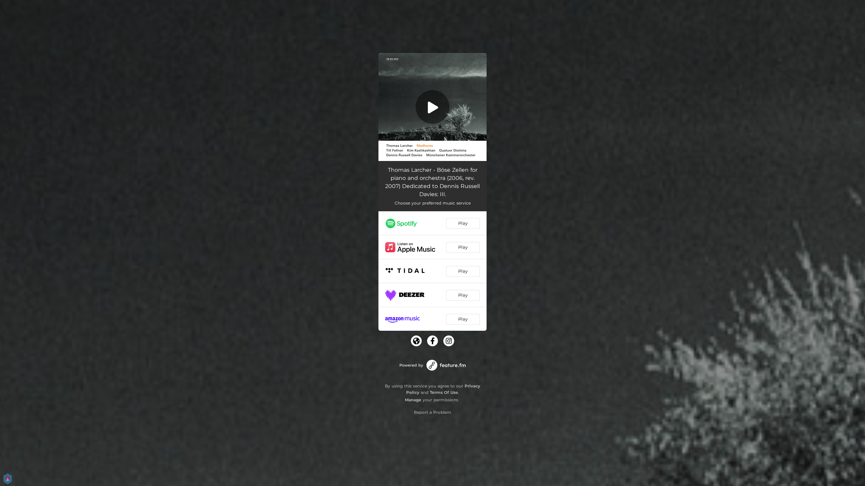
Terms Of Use (444, 392)
